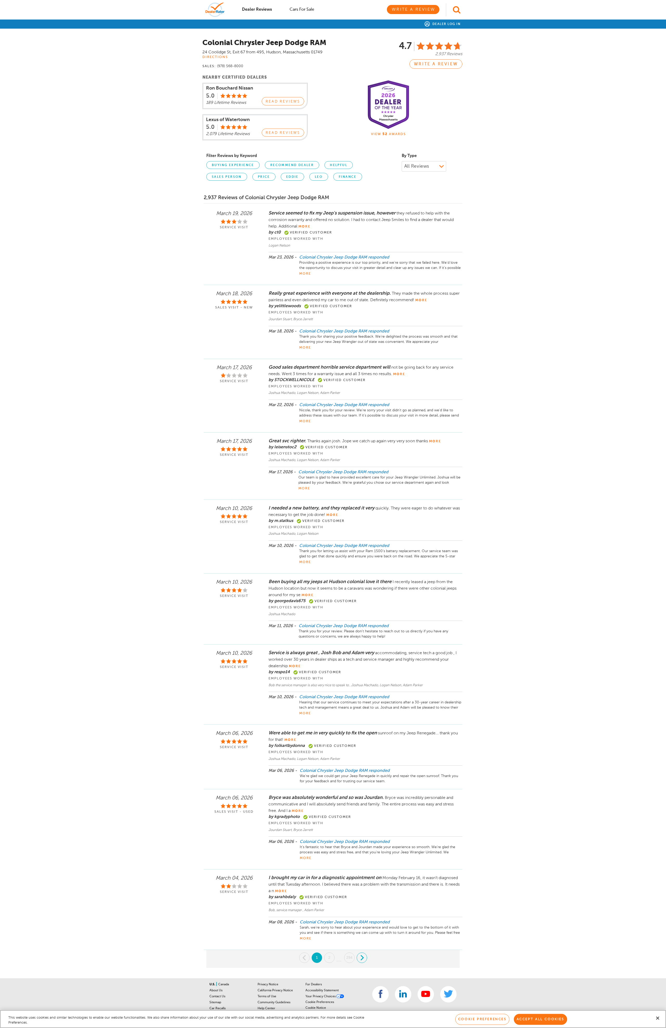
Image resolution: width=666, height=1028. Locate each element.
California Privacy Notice (275, 990)
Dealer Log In (445, 24)
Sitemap (215, 1002)
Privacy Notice (268, 984)
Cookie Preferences (319, 1002)
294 (349, 957)
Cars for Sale (302, 10)
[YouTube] (426, 994)
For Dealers (313, 984)
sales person (227, 177)
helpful (338, 165)
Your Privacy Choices (320, 996)
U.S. (212, 984)
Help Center (266, 1008)
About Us (215, 990)
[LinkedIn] (403, 994)
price (264, 177)
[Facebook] (380, 994)
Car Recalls (217, 1008)
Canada (223, 984)
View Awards (388, 134)
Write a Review (413, 10)
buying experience (233, 165)
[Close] (657, 1018)
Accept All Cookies (540, 1019)
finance (348, 177)
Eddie (292, 177)
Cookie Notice (315, 1008)
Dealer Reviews (257, 10)
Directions (215, 57)
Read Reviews (283, 101)
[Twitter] (448, 994)
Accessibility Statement (322, 990)
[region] (333, 1019)
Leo (319, 177)
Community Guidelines (274, 1002)
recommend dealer (292, 165)
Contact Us (217, 996)
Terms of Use (267, 996)
